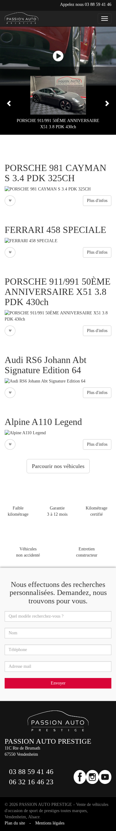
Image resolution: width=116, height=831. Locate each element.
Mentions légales (49, 823)
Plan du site (15, 823)
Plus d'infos (97, 200)
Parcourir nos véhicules (58, 466)
